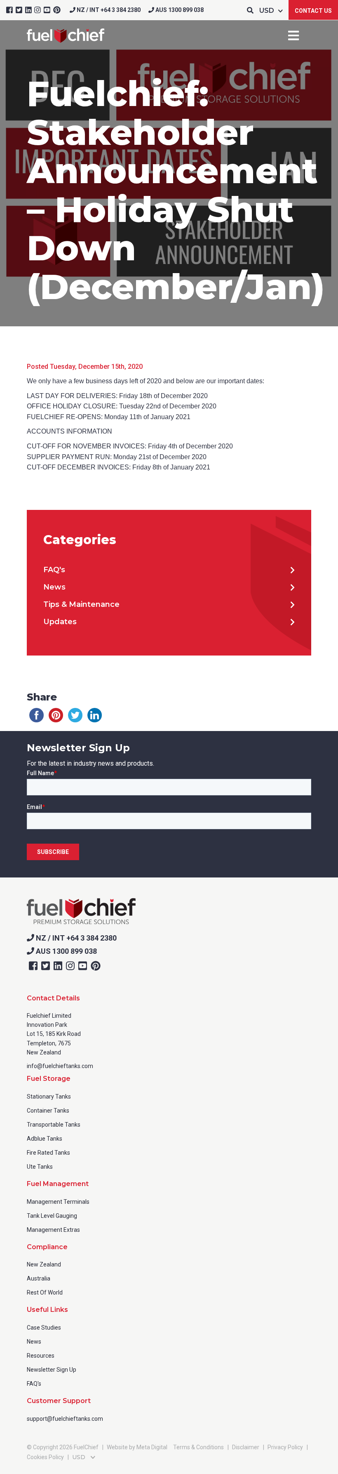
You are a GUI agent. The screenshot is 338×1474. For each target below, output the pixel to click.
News (54, 587)
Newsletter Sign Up (51, 1369)
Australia (38, 1278)
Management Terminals (58, 1201)
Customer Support (59, 1401)
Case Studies (44, 1327)
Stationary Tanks (49, 1096)
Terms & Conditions (198, 1447)
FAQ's (54, 569)
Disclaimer (245, 1447)
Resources (40, 1355)
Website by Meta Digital (137, 1447)
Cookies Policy (45, 1457)
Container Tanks (48, 1110)
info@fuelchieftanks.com (60, 1066)
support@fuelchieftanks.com (65, 1418)
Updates (60, 621)
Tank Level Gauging (52, 1215)
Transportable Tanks (53, 1124)
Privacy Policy (285, 1447)
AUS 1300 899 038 (179, 10)
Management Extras (53, 1229)
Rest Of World (45, 1292)
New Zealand (44, 1264)
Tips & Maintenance (81, 604)
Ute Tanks (40, 1166)
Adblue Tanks (44, 1138)
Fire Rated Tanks (48, 1152)
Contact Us (313, 10)
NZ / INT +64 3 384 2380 (108, 10)
